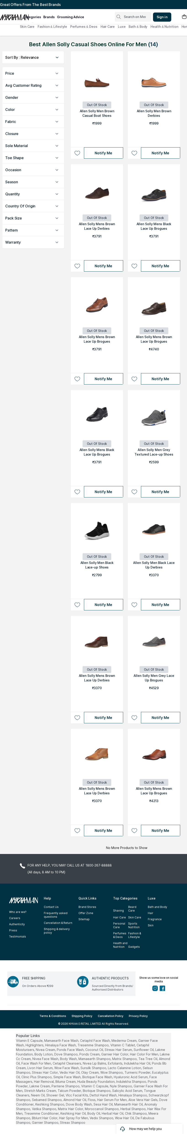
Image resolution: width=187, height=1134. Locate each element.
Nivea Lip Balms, (95, 1063)
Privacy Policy (138, 1016)
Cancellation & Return (58, 923)
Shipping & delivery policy (57, 930)
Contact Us (51, 907)
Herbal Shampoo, (133, 1109)
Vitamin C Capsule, (95, 1086)
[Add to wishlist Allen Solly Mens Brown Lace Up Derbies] (77, 266)
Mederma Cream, (124, 1040)
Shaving (118, 910)
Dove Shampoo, (66, 1054)
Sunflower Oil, (144, 1050)
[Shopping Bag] (184, 17)
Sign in (162, 17)
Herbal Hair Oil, (113, 1113)
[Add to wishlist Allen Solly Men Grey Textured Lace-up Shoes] (134, 491)
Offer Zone (85, 913)
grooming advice (70, 17)
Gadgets (134, 946)
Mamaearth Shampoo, (94, 1059)
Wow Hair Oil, (125, 1118)
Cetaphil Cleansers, (67, 1063)
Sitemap (84, 919)
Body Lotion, (43, 1054)
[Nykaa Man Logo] (11, 15)
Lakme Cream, (40, 1086)
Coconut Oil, (94, 1050)
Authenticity (17, 924)
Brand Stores (87, 907)
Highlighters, (35, 1045)
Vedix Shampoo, (102, 1118)
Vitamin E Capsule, (29, 1040)
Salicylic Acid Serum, (127, 1091)
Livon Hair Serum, (40, 1068)
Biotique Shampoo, (97, 1091)
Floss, (92, 1100)
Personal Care (119, 925)
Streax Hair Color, (45, 1072)
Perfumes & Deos (83, 26)
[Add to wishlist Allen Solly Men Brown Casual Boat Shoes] (77, 153)
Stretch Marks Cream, (40, 1091)
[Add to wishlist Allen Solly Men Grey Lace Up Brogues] (134, 717)
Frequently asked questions (56, 914)
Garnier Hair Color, (115, 1054)
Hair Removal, (44, 1081)
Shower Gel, (55, 1095)
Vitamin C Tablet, (123, 1045)
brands (49, 17)
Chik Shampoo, (136, 1113)
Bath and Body (157, 907)
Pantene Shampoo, (66, 1086)
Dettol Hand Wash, (103, 1095)
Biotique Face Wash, (97, 1077)
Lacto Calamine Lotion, (125, 1068)
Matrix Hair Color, (71, 1109)
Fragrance (155, 919)
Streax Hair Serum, (119, 1050)
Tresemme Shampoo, (93, 1045)
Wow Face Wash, (67, 1068)
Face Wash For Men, (36, 1063)
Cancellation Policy (110, 1016)
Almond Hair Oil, (75, 1100)
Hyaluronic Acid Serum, (131, 1077)
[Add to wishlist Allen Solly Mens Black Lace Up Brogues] (134, 266)
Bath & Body (138, 26)
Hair (150, 913)
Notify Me (103, 153)
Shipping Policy (82, 1016)
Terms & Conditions (52, 1016)
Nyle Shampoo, (121, 1086)
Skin (150, 925)
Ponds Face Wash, (70, 1050)
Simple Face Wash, (67, 1077)
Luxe (122, 26)
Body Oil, (94, 1113)
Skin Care (27, 26)
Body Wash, (69, 1059)
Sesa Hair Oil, (103, 1104)
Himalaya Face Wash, (61, 1045)
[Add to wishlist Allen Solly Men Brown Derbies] (134, 153)
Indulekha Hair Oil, (137, 1063)
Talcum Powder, (70, 1091)
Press (13, 930)
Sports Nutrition (134, 925)
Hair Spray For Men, (74, 1118)
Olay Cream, (90, 1072)
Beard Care (132, 908)
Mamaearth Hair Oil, (128, 1104)
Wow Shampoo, (112, 1072)
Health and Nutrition (120, 944)
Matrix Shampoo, (125, 1059)
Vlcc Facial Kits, (77, 1095)
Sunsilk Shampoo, (94, 1068)
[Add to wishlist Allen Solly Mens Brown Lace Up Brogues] (77, 379)
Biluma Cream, (65, 1081)
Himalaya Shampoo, (133, 1095)
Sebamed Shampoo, (47, 1100)
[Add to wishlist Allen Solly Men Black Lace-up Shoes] (77, 604)
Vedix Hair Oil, (70, 1072)
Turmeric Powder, (138, 1072)
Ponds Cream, (89, 1054)
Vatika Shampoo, (44, 1109)
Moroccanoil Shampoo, (102, 1109)
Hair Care (108, 26)
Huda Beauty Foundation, (96, 1081)
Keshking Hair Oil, (73, 1113)
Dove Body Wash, (79, 1104)
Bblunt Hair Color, (45, 1118)
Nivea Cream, (46, 1050)
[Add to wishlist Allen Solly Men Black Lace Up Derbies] (134, 604)
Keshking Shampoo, (50, 1104)
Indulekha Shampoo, (131, 1081)
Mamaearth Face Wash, (61, 1040)
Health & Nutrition (164, 26)
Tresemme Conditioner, (42, 1113)
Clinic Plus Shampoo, (36, 1077)
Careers (14, 918)
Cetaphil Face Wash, (95, 1040)
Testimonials (17, 936)
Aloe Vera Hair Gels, (143, 1100)
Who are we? (17, 912)
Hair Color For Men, (144, 1054)
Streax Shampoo (72, 1122)
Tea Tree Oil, (148, 1059)
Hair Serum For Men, (112, 1100)
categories (32, 17)
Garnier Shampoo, (45, 1122)
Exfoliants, (115, 1063)
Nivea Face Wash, (45, 1059)
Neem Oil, (38, 1095)
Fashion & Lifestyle (52, 26)
